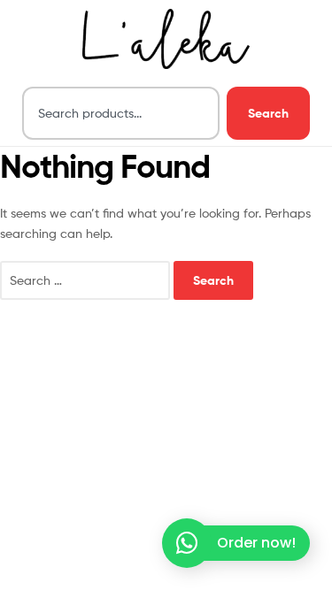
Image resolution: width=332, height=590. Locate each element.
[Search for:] (87, 279)
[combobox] (121, 113)
